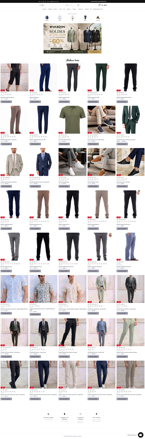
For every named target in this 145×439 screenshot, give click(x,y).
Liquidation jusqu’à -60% (97, 9)
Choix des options (6, 101)
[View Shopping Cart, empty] (99, 5)
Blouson (55, 9)
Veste (61, 9)
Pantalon (68, 9)
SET (91, 9)
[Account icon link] (102, 5)
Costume (44, 9)
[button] (46, 9)
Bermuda (87, 9)
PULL (64, 9)
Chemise (74, 9)
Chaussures (81, 9)
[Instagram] (105, 5)
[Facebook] (104, 5)
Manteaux (50, 9)
